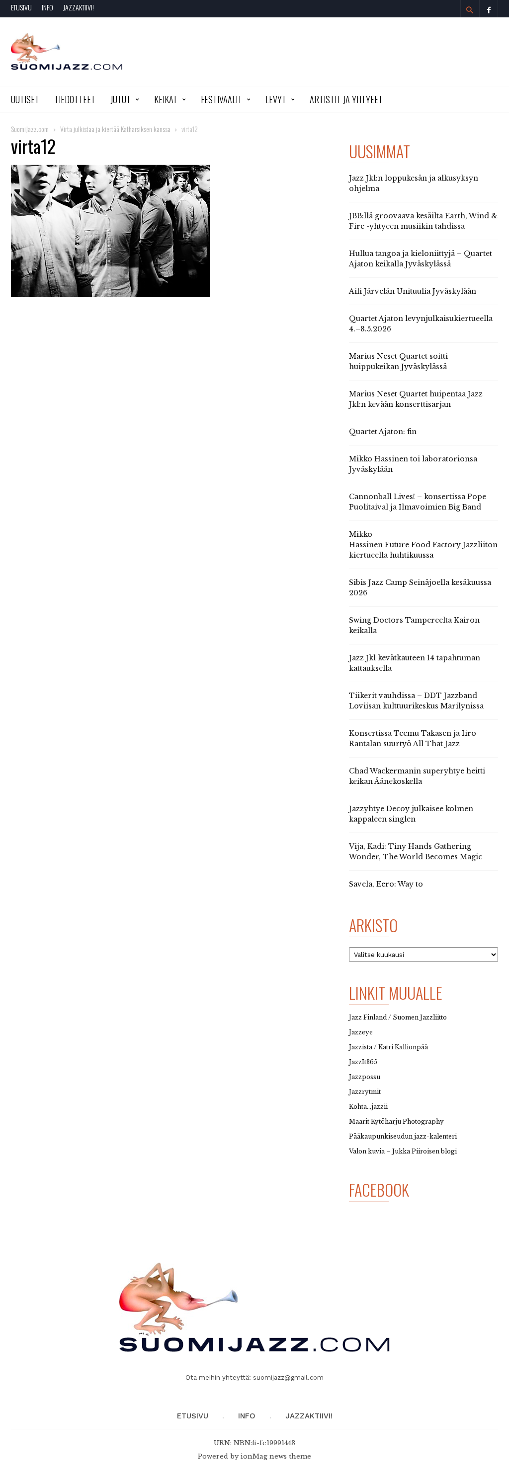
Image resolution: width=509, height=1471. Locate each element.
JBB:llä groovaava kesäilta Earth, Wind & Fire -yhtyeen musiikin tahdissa (423, 221)
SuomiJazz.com (30, 129)
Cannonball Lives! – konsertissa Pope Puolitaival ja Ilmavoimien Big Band (417, 502)
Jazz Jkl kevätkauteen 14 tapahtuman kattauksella (414, 663)
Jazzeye (361, 1032)
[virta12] (170, 231)
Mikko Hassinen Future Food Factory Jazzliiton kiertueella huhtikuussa (423, 545)
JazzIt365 (363, 1062)
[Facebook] (488, 8)
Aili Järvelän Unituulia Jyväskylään (412, 291)
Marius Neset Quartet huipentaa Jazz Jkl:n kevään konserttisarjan (416, 399)
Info (47, 7)
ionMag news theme (276, 1456)
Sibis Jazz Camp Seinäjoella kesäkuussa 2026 (420, 587)
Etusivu (21, 7)
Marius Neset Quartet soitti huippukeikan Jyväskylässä (398, 361)
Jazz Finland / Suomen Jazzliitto (398, 1017)
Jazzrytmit (365, 1091)
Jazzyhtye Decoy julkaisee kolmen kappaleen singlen (411, 814)
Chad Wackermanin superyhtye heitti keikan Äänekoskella (417, 776)
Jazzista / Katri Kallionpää (388, 1047)
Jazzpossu (364, 1077)
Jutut (120, 99)
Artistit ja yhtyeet (346, 99)
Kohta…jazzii (368, 1106)
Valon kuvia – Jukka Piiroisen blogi (403, 1151)
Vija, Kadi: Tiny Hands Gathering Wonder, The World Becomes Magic (415, 851)
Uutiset (25, 99)
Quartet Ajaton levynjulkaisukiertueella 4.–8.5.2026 (421, 323)
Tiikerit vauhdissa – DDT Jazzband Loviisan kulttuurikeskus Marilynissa (416, 700)
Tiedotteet (74, 99)
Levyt (275, 99)
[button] (469, 9)
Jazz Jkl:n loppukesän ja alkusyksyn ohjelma (413, 183)
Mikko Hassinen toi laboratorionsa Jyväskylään (413, 464)
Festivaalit (221, 99)
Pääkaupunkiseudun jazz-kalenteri (403, 1136)
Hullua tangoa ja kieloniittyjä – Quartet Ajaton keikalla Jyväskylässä (420, 258)
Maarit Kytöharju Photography (396, 1121)
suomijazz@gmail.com (288, 1377)
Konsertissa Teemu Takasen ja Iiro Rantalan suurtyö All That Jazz (412, 738)
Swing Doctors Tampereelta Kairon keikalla (414, 625)
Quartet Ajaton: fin (383, 431)
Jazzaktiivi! (78, 7)
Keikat (165, 99)
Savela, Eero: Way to (386, 884)
